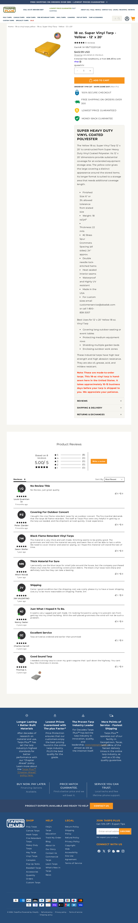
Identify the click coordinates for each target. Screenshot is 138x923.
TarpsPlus (17, 912)
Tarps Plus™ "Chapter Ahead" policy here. (26, 772)
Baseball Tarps (33, 868)
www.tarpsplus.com (96, 745)
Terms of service (75, 912)
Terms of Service (73, 863)
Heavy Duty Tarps (32, 847)
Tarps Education (51, 832)
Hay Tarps (31, 852)
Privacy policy (60, 912)
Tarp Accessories (96, 17)
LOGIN (115, 9)
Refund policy (47, 912)
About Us (50, 845)
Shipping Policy (69, 832)
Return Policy (72, 827)
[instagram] (122, 851)
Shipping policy (46, 915)
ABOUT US (84, 9)
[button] (7, 17)
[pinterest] (108, 851)
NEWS (97, 9)
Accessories (32, 872)
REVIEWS (131, 9)
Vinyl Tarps (61, 17)
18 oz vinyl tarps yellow (25, 27)
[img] (21, 496)
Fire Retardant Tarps (46, 17)
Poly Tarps (7, 17)
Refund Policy (72, 837)
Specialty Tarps (22, 20)
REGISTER (122, 9)
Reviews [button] (17, 479)
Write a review (98, 461)
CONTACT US (106, 9)
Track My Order (53, 837)
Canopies (71, 17)
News (48, 875)
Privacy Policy (72, 841)
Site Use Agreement (71, 857)
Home (10, 27)
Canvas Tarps (18, 17)
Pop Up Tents (82, 17)
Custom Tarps (33, 882)
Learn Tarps (52, 864)
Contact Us (51, 853)
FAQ (91, 9)
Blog (48, 841)
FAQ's (49, 827)
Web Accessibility (71, 850)
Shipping (78, 55)
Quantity (79, 65)
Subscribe (125, 831)
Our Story (51, 849)
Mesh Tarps (30, 17)
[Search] (119, 18)
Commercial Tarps (52, 858)
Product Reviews (69, 444)
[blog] (113, 852)
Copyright (70, 845)
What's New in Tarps (53, 869)
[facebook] (98, 851)
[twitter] (103, 851)
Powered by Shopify (30, 912)
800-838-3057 (38, 10)
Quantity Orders (30, 877)
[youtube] (117, 851)
